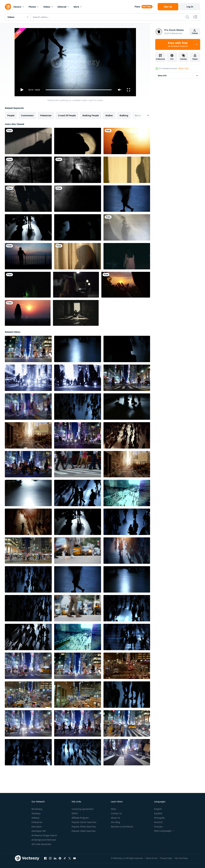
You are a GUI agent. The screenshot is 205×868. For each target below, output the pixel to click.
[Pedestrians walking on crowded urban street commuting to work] (77, 406)
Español (158, 813)
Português (159, 817)
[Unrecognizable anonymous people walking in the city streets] (126, 198)
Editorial (62, 6)
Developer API (39, 830)
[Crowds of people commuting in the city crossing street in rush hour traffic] (77, 378)
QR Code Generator (41, 844)
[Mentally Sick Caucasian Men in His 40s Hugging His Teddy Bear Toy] (76, 313)
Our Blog (115, 822)
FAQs (113, 809)
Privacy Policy (166, 858)
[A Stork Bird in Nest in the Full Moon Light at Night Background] (77, 141)
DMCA (75, 813)
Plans (137, 6)
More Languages (162, 831)
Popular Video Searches (84, 830)
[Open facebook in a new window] (45, 858)
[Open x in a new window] (69, 858)
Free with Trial (178, 44)
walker (109, 115)
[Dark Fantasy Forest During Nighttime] (28, 170)
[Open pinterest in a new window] (60, 858)
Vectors (17, 6)
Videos (46, 6)
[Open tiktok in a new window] (65, 858)
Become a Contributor (122, 826)
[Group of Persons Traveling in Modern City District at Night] (28, 378)
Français (158, 826)
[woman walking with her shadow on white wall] (126, 227)
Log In (189, 6)
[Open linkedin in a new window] (55, 858)
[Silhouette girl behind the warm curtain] (77, 256)
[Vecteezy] (8, 7)
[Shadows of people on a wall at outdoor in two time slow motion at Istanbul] (28, 141)
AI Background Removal (44, 839)
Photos (32, 6)
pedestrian (45, 115)
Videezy (35, 817)
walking (124, 115)
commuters (27, 115)
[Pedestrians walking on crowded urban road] (28, 227)
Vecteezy (36, 813)
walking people (90, 115)
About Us (115, 817)
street (138, 115)
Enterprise (37, 822)
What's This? (183, 68)
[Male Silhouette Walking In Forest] (77, 170)
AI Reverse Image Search (44, 835)
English (158, 809)
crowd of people (67, 115)
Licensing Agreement (82, 809)
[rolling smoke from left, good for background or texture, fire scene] (77, 198)
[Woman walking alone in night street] (76, 285)
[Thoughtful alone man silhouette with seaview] (28, 256)
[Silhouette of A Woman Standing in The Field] (28, 313)
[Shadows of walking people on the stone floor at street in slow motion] (28, 198)
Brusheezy (37, 809)
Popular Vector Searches (84, 822)
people (10, 115)
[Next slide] (145, 115)
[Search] (187, 17)
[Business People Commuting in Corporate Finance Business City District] (28, 464)
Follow (195, 33)
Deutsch (158, 822)
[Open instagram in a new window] (50, 858)
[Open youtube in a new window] (74, 858)
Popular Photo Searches (84, 826)
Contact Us (116, 813)
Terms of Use (151, 858)
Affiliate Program (80, 817)
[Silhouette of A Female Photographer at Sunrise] (126, 141)
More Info (162, 75)
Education (37, 826)
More (76, 6)
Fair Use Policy (181, 858)
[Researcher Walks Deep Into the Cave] (28, 285)
